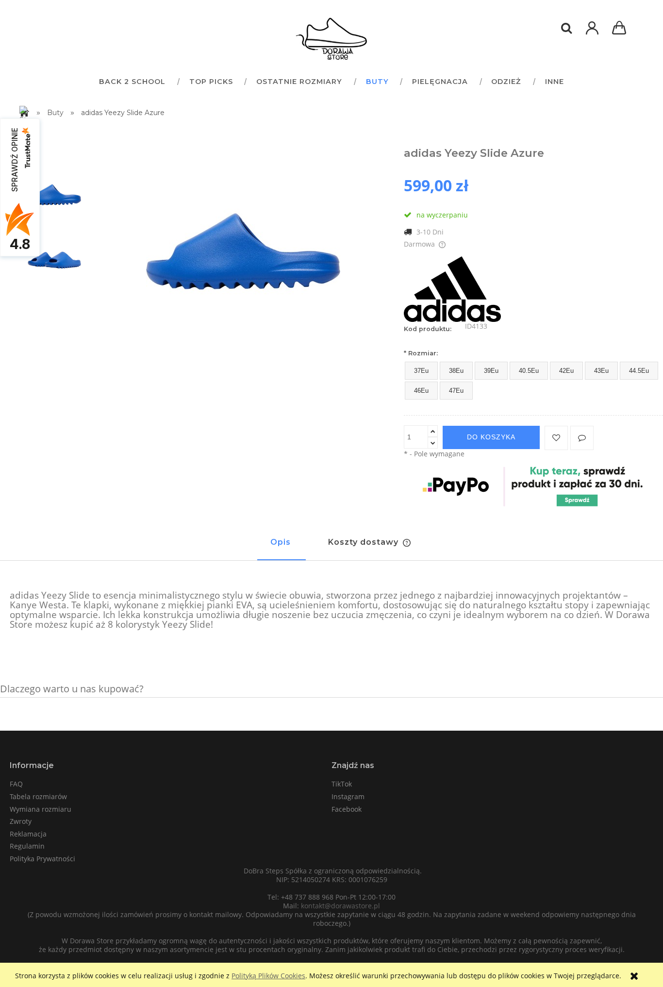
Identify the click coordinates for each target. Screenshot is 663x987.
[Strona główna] (331, 39)
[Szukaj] (566, 28)
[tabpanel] (331, 610)
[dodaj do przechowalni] (556, 438)
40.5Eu (529, 370)
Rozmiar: (421, 353)
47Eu (456, 390)
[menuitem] (132, 81)
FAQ (16, 783)
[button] (582, 438)
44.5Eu (639, 370)
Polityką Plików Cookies (268, 975)
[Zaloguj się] (592, 32)
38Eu (456, 370)
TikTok (342, 783)
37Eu (421, 370)
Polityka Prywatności (42, 858)
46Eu (421, 390)
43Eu (601, 370)
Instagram (348, 796)
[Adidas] (452, 288)
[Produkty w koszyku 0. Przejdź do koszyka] (620, 28)
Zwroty (21, 821)
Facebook (347, 809)
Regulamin (27, 846)
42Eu (566, 370)
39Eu (491, 370)
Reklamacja (28, 833)
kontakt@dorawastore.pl (340, 905)
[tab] (281, 546)
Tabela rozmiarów (38, 796)
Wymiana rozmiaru (40, 809)
